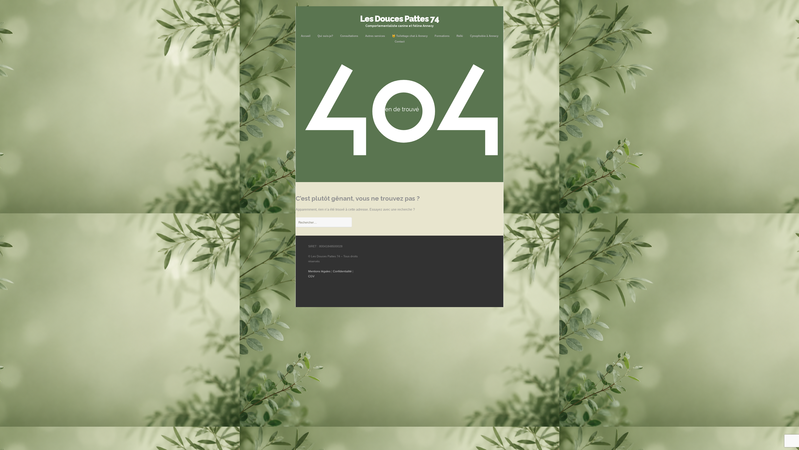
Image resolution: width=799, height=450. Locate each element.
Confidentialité (342, 271)
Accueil (305, 36)
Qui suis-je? (325, 36)
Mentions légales (319, 271)
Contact (399, 41)
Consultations (349, 36)
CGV (311, 276)
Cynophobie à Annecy (484, 36)
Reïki (460, 36)
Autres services (375, 36)
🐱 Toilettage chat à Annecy (410, 36)
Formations (442, 36)
